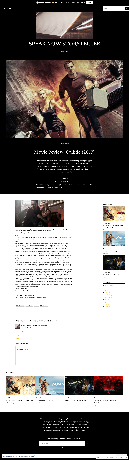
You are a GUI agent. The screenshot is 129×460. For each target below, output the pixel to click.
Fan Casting (108, 295)
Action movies (40, 185)
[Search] (127, 8)
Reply (17, 338)
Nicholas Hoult (58, 187)
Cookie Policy (31, 456)
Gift (89, 2)
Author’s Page (64, 51)
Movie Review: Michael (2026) (112, 274)
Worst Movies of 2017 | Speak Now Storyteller (34, 325)
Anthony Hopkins (49, 185)
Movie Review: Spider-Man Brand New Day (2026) (113, 226)
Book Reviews (109, 288)
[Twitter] (4, 8)
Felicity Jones (85, 185)
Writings (107, 306)
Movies (51, 187)
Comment (66, 362)
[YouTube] (10, 8)
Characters (108, 292)
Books (106, 290)
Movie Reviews (65, 143)
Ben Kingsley (58, 185)
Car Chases (65, 185)
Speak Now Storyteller (64, 43)
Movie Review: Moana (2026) (111, 251)
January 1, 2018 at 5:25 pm (28, 327)
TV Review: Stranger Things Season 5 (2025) (106, 401)
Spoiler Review (109, 302)
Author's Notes (109, 285)
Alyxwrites (64, 178)
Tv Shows (107, 304)
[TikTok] (7, 8)
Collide (71, 185)
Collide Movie (77, 185)
